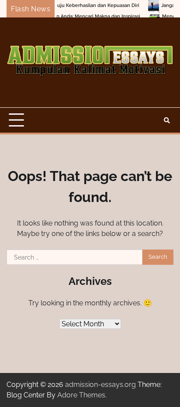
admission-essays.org (100, 384)
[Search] (166, 120)
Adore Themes (81, 395)
